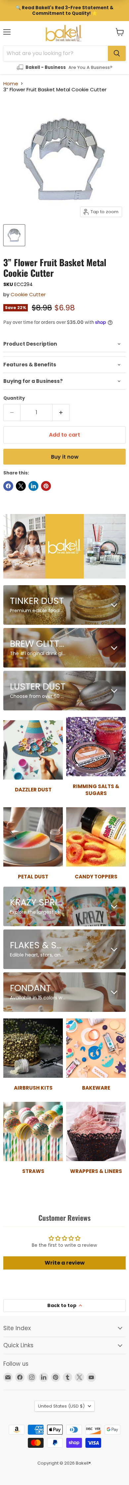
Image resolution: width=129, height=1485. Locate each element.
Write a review (65, 1263)
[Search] (117, 53)
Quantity (14, 398)
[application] (64, 344)
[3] (14, 235)
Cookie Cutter (28, 294)
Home (10, 83)
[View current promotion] (64, 10)
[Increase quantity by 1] (61, 412)
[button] (119, 32)
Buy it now (64, 457)
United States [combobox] (61, 1406)
